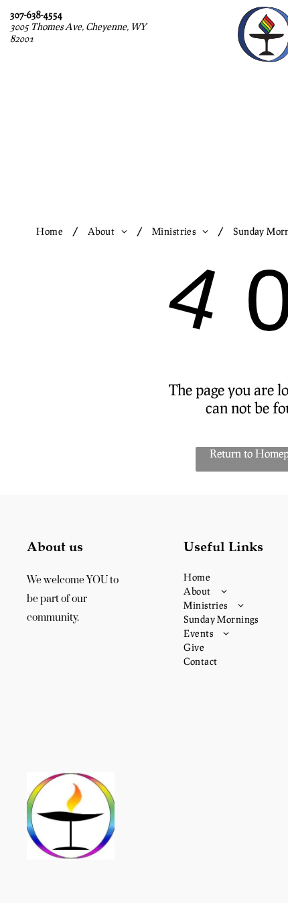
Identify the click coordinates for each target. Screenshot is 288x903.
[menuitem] (52, 231)
